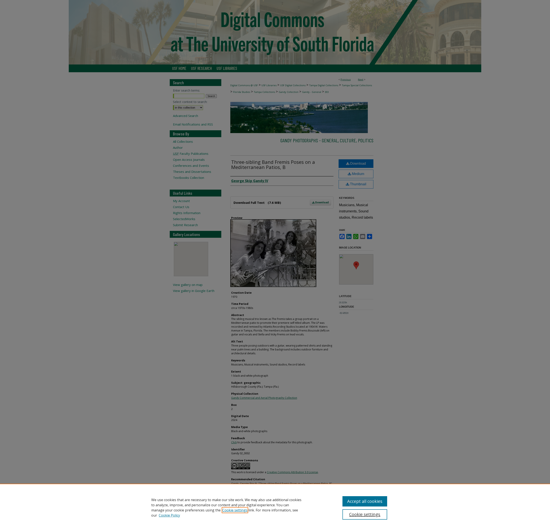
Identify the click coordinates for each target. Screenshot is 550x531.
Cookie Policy (169, 515)
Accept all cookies (364, 501)
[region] (275, 507)
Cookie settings (235, 510)
